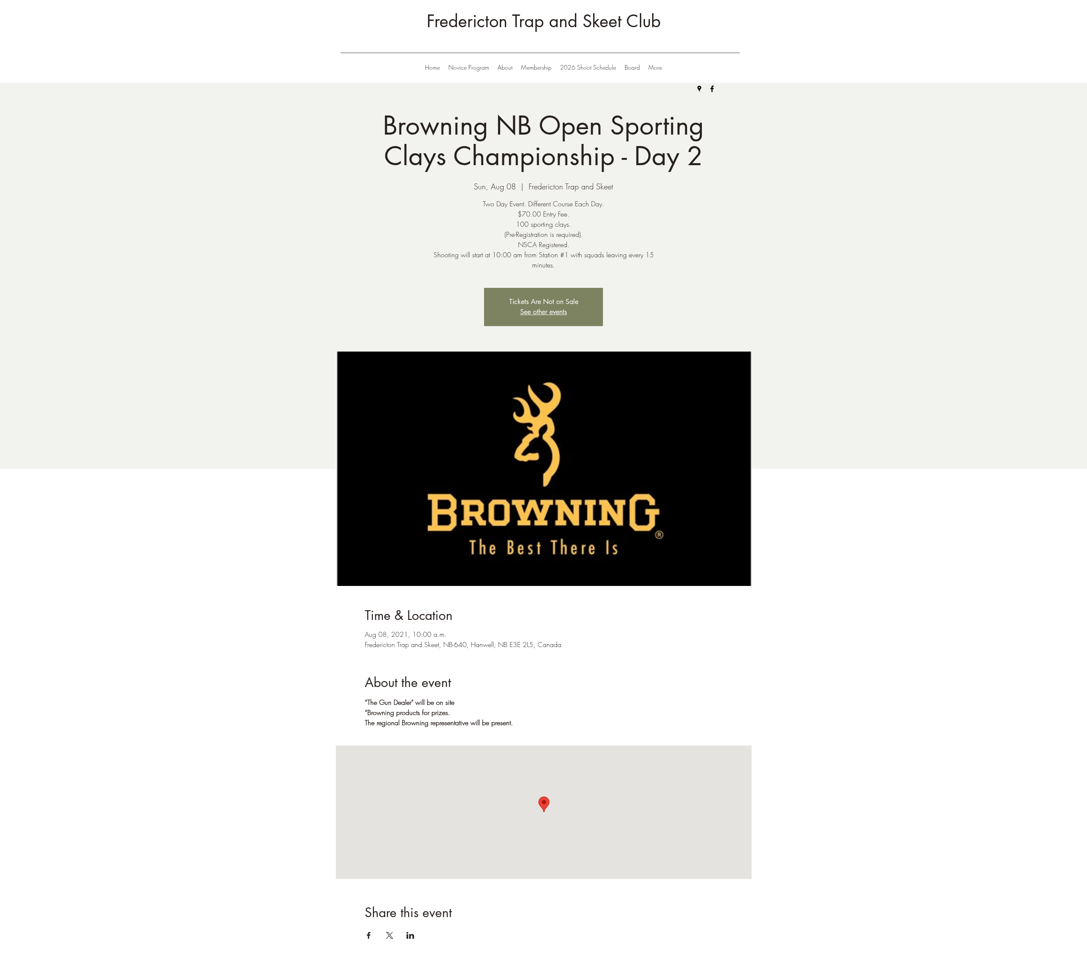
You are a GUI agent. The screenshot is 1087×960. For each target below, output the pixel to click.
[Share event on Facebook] (369, 935)
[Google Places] (699, 88)
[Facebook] (712, 88)
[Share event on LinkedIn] (410, 935)
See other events (543, 311)
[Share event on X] (390, 935)
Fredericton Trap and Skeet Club (544, 21)
